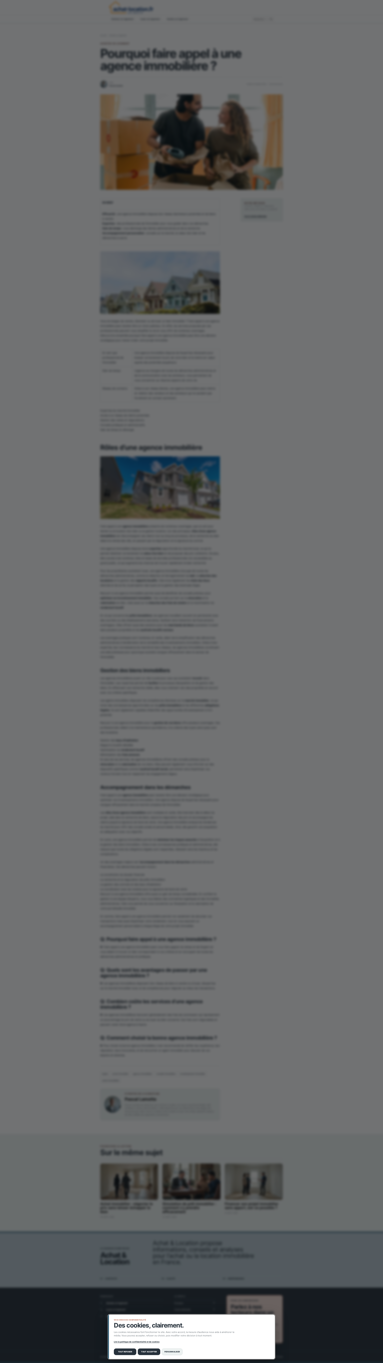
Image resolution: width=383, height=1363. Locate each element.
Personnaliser (172, 1352)
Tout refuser (125, 1352)
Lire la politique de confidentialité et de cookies (136, 1342)
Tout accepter (149, 1352)
